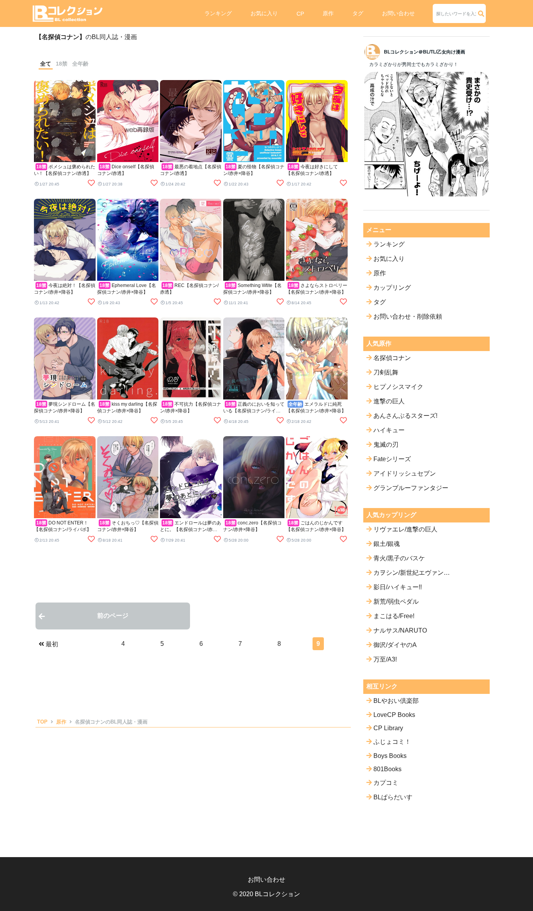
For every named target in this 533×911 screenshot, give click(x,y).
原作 (328, 13)
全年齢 (80, 64)
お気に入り (264, 13)
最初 (52, 644)
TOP (42, 722)
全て (45, 64)
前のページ (112, 615)
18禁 (62, 64)
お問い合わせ (398, 13)
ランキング (218, 13)
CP (300, 14)
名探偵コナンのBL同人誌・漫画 (111, 722)
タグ (357, 13)
